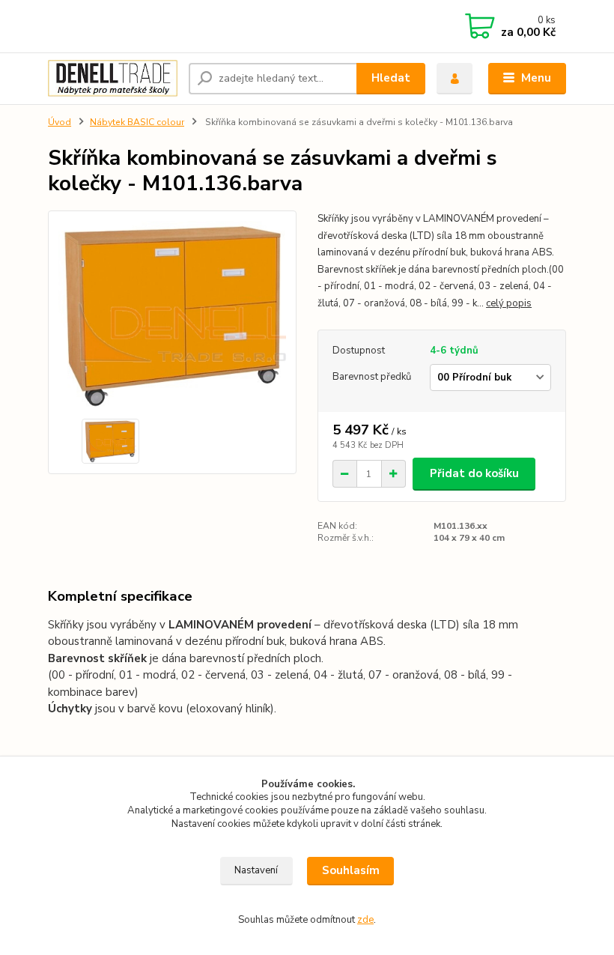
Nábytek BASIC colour (137, 122)
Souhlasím (351, 870)
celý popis (509, 303)
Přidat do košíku (474, 473)
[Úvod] (112, 78)
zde (365, 920)
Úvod (59, 122)
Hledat (390, 77)
